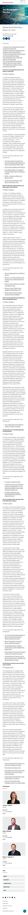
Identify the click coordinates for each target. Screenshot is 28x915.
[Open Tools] (26, 14)
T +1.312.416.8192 (7, 863)
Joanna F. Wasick (7, 805)
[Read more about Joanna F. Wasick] (14, 797)
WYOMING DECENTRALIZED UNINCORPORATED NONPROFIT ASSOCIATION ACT (13, 494)
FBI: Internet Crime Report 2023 (13, 767)
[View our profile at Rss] (14, 897)
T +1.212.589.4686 (7, 837)
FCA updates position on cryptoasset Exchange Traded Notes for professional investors (15, 171)
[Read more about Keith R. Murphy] (14, 823)
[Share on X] (6, 38)
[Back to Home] (8, 3)
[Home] (26, 8)
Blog (3, 7)
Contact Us (5, 908)
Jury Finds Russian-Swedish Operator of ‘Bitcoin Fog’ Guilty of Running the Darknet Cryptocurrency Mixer (15, 637)
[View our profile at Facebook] (7, 897)
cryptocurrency (7, 883)
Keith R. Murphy (7, 831)
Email (4, 813)
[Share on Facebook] (9, 38)
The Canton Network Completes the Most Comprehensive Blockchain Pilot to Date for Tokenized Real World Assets (15, 163)
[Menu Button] (24, 3)
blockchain (6, 879)
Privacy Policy (5, 901)
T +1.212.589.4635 (7, 811)
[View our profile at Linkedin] (3, 897)
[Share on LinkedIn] (4, 38)
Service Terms (5, 903)
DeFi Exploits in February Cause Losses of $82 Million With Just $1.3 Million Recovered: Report (14, 772)
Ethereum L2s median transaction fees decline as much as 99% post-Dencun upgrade (14, 279)
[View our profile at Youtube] (12, 897)
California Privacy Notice (7, 905)
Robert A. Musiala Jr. (8, 857)
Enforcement (6, 886)
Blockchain (10, 35)
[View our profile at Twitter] (5, 897)
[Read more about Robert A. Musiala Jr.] (14, 849)
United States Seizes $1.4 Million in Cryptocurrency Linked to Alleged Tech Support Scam (14, 647)
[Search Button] (22, 3)
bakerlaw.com (22, 0)
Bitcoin (5, 876)
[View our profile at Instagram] (9, 897)
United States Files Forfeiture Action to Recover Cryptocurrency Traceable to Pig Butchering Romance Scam (15, 658)
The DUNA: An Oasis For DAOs (12, 482)
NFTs (5, 890)
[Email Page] (26, 11)
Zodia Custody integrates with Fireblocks (15, 167)
